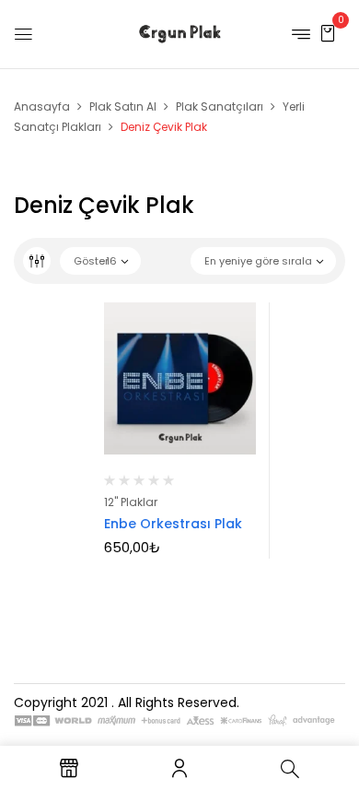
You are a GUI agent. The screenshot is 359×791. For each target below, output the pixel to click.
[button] (327, 32)
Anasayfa (42, 106)
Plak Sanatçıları (219, 106)
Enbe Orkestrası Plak (173, 523)
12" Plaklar (130, 502)
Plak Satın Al (122, 106)
